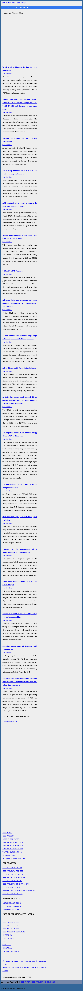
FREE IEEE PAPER (9, 722)
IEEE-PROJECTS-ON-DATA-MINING (16, 884)
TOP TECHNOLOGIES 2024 (12, 852)
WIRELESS (6, 945)
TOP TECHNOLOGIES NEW (12, 842)
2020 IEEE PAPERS (9, 858)
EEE (13, 7)
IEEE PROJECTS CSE (10, 925)
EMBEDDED (7, 935)
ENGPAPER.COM (51, 982)
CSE (4, 7)
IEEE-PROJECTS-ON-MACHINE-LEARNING (18, 890)
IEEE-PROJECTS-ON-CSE (12, 868)
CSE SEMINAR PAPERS (11, 903)
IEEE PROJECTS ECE (10, 922)
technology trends (8, 855)
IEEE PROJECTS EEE (10, 929)
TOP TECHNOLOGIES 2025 (12, 849)
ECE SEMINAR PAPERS (11, 906)
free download (19, 106)
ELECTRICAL (7, 948)
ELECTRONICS (8, 938)
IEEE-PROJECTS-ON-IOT (12, 881)
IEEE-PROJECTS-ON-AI (11, 887)
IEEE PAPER (21, 3)
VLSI (4, 941)
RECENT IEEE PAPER (10, 839)
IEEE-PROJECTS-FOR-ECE (12, 874)
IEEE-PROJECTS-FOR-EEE (12, 871)
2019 (19, 858)
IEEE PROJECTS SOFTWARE (13, 877)
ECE (8, 7)
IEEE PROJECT (22, 7)
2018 (23, 858)
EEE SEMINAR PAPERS (11, 909)
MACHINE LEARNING (10, 951)
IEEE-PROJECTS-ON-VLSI (12, 894)
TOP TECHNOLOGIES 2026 (12, 846)
